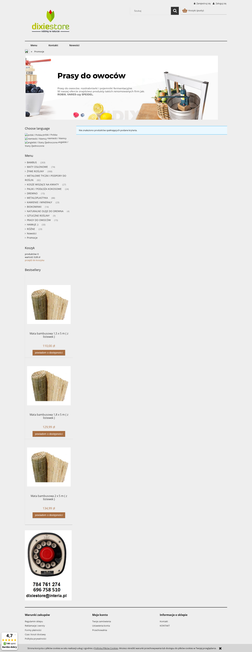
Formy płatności (33, 630)
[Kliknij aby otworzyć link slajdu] (126, 87)
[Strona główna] (51, 22)
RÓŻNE (31, 229)
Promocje (32, 237)
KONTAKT (165, 625)
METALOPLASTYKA (37, 197)
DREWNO (32, 193)
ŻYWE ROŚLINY (35, 171)
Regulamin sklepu (34, 621)
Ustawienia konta (101, 625)
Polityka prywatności (35, 638)
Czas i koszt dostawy (35, 634)
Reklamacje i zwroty (35, 625)
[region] (126, 87)
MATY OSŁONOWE (37, 166)
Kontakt (164, 621)
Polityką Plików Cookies (106, 648)
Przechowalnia (99, 630)
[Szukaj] (175, 11)
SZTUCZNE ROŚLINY (38, 215)
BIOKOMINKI (34, 206)
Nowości (32, 233)
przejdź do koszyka (34, 260)
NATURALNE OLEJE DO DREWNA (45, 211)
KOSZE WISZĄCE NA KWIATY (43, 184)
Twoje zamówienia (101, 621)
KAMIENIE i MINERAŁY (39, 202)
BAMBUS (32, 162)
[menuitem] (34, 45)
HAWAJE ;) (32, 224)
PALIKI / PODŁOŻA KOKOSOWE (44, 189)
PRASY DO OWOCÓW (39, 220)
